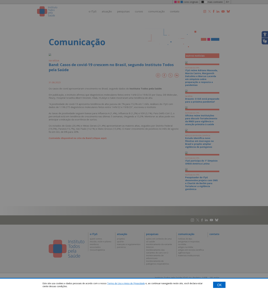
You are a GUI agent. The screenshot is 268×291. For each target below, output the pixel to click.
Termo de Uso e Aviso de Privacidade (126, 283)
